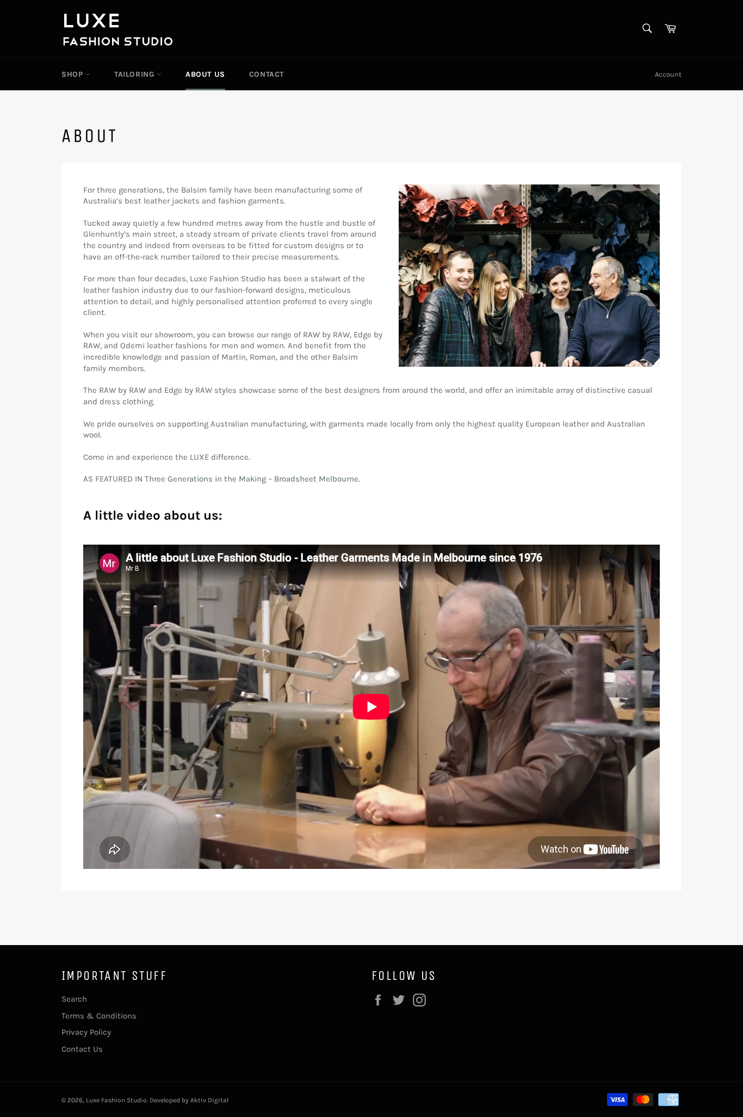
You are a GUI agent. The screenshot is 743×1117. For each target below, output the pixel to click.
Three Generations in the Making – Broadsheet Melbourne (251, 479)
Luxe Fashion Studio (116, 1100)
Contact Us (82, 1049)
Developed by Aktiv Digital (189, 1100)
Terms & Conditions (99, 1016)
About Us (205, 74)
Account (668, 74)
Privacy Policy (86, 1032)
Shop (73, 74)
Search (74, 999)
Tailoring (135, 74)
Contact (266, 74)
